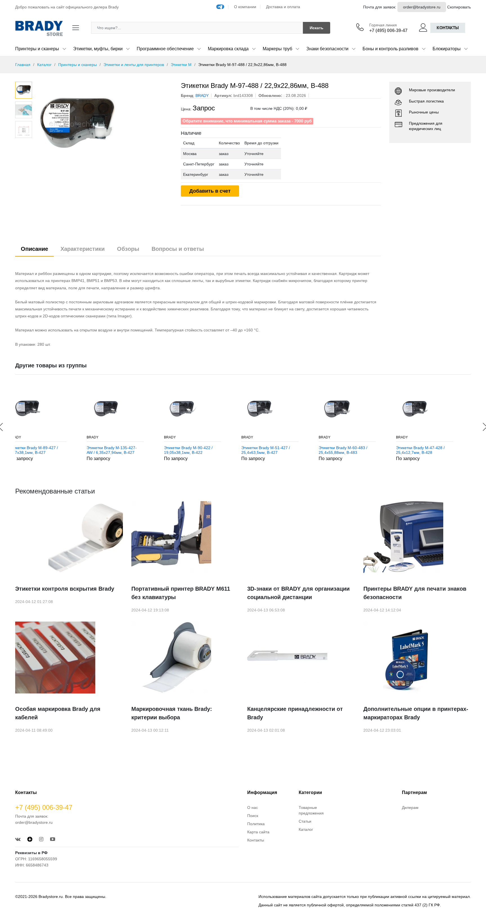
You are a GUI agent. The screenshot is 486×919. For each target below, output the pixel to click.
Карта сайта (258, 832)
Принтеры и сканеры (37, 48)
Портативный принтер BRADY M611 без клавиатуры (180, 593)
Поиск (252, 815)
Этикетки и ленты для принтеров (134, 64)
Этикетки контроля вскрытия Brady (64, 589)
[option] (103, 124)
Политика (256, 824)
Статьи (305, 821)
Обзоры (128, 249)
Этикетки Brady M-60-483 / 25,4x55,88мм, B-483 (277, 450)
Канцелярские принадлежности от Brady (295, 713)
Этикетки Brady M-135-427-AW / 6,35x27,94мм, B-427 (46, 450)
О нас (252, 807)
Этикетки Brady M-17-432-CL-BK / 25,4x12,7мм (435, 450)
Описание (34, 249)
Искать (316, 28)
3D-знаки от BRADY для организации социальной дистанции (298, 593)
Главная (22, 64)
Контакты (447, 28)
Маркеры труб (277, 48)
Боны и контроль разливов (390, 48)
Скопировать (459, 7)
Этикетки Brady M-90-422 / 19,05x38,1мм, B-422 (122, 450)
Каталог (44, 64)
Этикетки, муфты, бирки (98, 48)
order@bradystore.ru (421, 7)
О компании (245, 6)
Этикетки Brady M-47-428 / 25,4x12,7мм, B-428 (354, 450)
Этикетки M (181, 64)
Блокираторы (447, 48)
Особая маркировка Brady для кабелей (57, 713)
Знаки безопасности (327, 48)
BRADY (27, 437)
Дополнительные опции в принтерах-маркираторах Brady (415, 713)
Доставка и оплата (283, 6)
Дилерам (410, 807)
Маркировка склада (228, 48)
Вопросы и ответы (178, 249)
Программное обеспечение (165, 48)
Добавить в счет (210, 191)
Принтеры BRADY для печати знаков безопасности (414, 593)
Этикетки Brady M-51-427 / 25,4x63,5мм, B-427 (200, 450)
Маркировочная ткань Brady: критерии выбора (171, 713)
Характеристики (82, 249)
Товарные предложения (311, 810)
